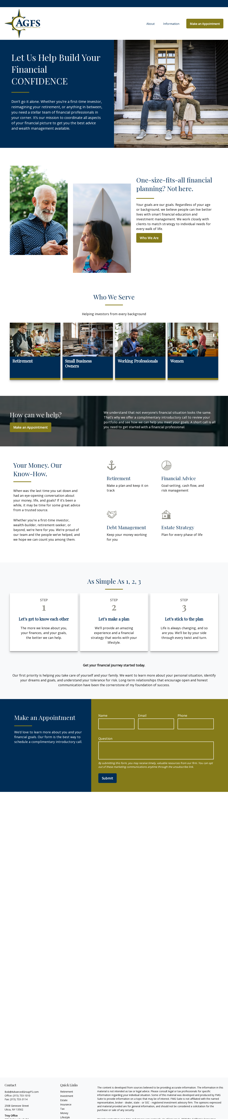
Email (142, 715)
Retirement (66, 1091)
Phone (182, 715)
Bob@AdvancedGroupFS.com (22, 1091)
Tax (62, 1108)
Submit (107, 778)
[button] (150, 23)
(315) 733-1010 (21, 1095)
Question (105, 738)
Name (102, 715)
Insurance (65, 1104)
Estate (64, 1100)
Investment (66, 1096)
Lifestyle (65, 1117)
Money (64, 1113)
